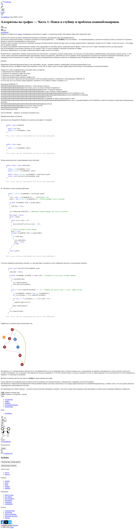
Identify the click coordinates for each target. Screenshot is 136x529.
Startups (7, 518)
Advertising (8, 512)
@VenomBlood (6, 441)
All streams (7, 2)
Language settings (7, 525)
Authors (7, 486)
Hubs (6, 485)
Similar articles (15, 462)
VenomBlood (5, 17)
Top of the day (6, 462)
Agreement (8, 502)
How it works (9, 495)
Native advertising (10, 514)
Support (15, 525)
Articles (7, 481)
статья (19, 34)
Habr (12, 527)
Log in (7, 472)
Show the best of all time (9, 465)
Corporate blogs (10, 511)
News (6, 483)
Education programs (11, 516)
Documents (8, 500)
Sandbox (7, 488)
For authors (8, 497)
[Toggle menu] (1, 2)
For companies (9, 498)
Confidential (9, 504)
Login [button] (3, 12)
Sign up (7, 474)
